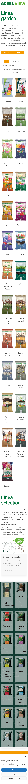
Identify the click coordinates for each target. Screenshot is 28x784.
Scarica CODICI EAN (12, 52)
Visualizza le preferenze (14, 778)
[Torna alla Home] (13, 4)
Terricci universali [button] (16, 62)
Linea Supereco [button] (14, 73)
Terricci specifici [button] (9, 65)
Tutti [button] (6, 62)
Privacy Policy (16, 781)
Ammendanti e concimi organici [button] (14, 69)
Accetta (14, 769)
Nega (14, 774)
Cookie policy (10, 781)
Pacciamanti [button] (21, 65)
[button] (26, 756)
